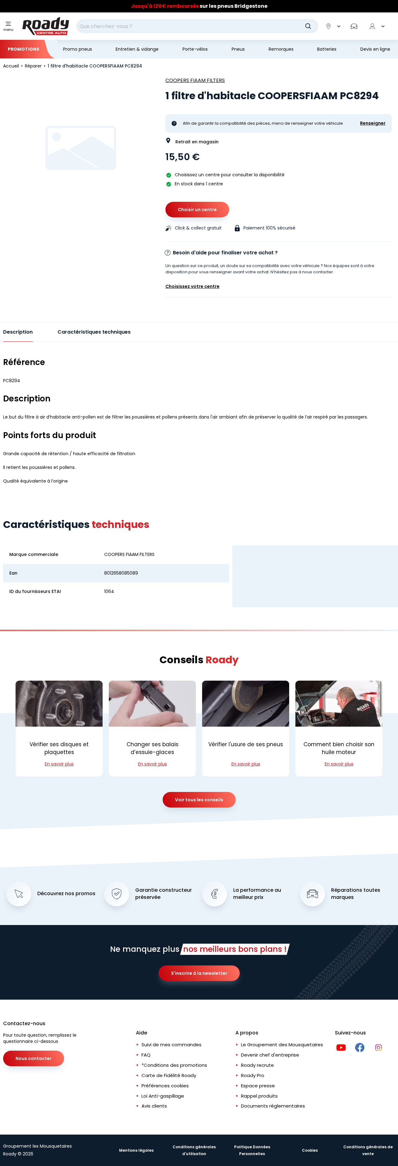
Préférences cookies (165, 1085)
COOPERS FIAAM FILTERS (195, 80)
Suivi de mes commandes (171, 1044)
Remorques (281, 49)
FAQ (145, 1055)
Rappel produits (259, 1096)
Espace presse (258, 1085)
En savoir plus (59, 764)
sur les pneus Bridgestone (199, 6)
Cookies (310, 1150)
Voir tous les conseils (199, 800)
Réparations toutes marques (355, 894)
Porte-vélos (195, 49)
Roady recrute (257, 1065)
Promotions (23, 49)
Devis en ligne (375, 49)
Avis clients (154, 1106)
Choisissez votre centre (192, 286)
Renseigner (373, 123)
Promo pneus (77, 49)
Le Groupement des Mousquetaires (282, 1044)
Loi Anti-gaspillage (162, 1096)
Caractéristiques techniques (94, 331)
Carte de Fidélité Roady (168, 1075)
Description (18, 331)
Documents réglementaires (273, 1106)
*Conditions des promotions (174, 1065)
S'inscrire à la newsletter (199, 973)
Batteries (326, 49)
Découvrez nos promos (66, 893)
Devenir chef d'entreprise (270, 1055)
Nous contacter (34, 1058)
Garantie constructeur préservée (163, 894)
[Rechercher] (308, 26)
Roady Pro (252, 1075)
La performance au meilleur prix (257, 894)
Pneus (238, 49)
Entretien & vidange (137, 49)
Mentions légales (136, 1150)
